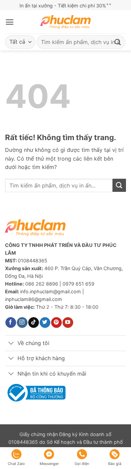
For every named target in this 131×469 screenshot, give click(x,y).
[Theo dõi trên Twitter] (45, 322)
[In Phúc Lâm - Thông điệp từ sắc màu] (65, 22)
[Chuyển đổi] (11, 343)
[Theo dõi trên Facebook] (10, 322)
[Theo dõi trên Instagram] (22, 322)
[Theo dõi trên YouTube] (67, 322)
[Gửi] (118, 41)
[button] (9, 22)
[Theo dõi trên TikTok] (33, 322)
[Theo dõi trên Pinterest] (56, 322)
